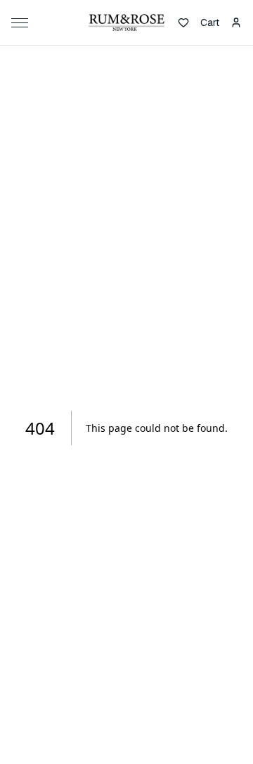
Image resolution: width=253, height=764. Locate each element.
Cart (209, 22)
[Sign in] (236, 22)
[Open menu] (22, 22)
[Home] (126, 22)
